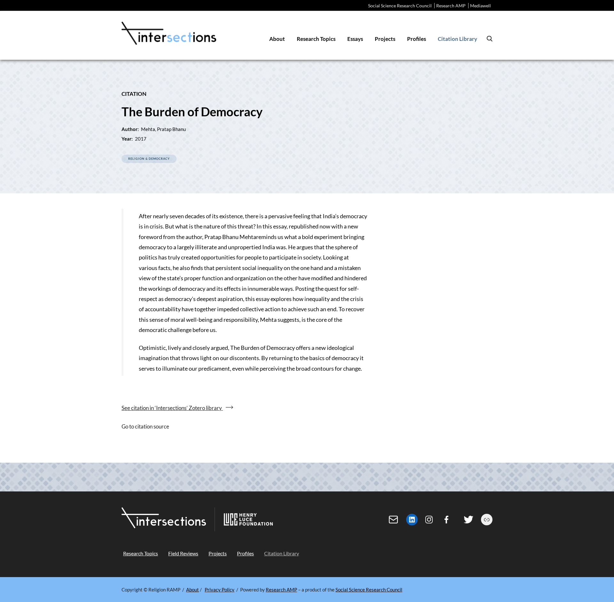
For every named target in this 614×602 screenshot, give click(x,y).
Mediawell (480, 5)
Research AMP (451, 5)
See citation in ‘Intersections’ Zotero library (172, 408)
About (192, 589)
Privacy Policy (219, 589)
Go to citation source (145, 426)
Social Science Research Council (400, 5)
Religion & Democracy (149, 158)
